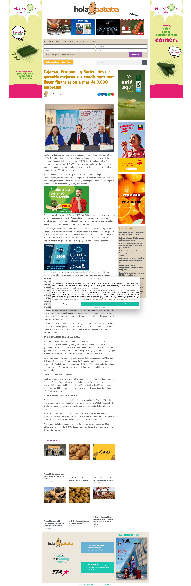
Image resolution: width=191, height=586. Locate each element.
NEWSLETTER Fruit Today (97, 565)
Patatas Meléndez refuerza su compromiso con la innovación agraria (54, 476)
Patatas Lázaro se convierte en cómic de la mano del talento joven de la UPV (131, 260)
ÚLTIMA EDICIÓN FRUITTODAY (127, 535)
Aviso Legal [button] (82, 584)
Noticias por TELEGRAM (96, 545)
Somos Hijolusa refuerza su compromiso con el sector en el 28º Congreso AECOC (131, 268)
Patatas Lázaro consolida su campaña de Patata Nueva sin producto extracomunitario (54, 523)
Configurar (66, 304)
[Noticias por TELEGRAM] (85, 546)
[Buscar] (144, 62)
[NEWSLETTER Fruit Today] (85, 566)
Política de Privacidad (67, 55)
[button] (99, 94)
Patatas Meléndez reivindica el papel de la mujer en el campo (131, 239)
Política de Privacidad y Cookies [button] (95, 584)
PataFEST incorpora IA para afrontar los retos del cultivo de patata (131, 234)
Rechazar (95, 304)
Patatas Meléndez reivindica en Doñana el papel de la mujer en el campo (130, 253)
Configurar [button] (108, 584)
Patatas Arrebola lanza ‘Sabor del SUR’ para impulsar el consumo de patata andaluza (130, 245)
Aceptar (124, 304)
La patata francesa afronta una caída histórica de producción (131, 274)
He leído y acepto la (60, 55)
